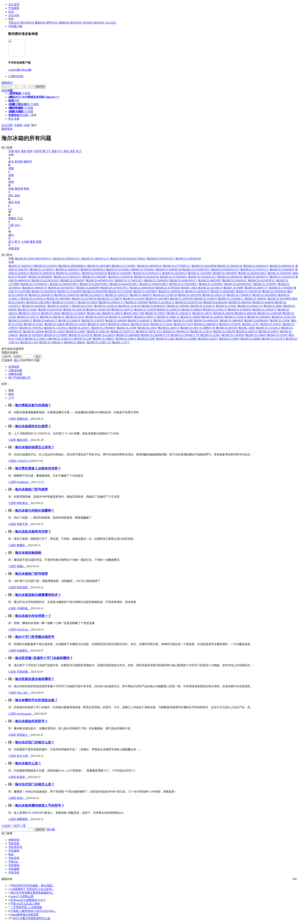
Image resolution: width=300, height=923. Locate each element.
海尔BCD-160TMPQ (145, 291)
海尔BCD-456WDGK (230, 276)
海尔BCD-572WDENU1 (34, 284)
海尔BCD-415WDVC (42, 269)
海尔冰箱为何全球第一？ (33, 616)
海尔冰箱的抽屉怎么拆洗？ (35, 447)
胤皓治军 (24, 439)
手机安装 (13, 858)
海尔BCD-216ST (147, 327)
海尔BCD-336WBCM (188, 258)
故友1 (21, 798)
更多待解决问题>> (19, 115)
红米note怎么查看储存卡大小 (28, 900)
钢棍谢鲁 (24, 819)
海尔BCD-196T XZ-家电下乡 (197, 327)
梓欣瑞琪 (24, 587)
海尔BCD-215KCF (201, 331)
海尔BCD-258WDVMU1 (153, 284)
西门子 (46, 151)
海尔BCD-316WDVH (67, 295)
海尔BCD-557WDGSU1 (67, 276)
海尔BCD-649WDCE (153, 305)
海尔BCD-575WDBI (281, 287)
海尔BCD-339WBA (178, 305)
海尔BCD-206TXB (245, 313)
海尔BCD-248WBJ (116, 320)
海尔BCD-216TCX (28, 316)
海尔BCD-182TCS (29, 313)
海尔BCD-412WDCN (33, 298)
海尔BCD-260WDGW (171, 291)
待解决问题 (15, 373)
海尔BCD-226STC (79, 327)
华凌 (11, 188)
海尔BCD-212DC (210, 335)
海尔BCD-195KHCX (179, 313)
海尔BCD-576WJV (230, 324)
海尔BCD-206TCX (145, 316)
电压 (11, 854)
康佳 (11, 202)
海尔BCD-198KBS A (51, 342)
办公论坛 (110, 22)
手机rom (13, 861)
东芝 (72, 151)
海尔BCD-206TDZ (227, 327)
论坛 (11, 11)
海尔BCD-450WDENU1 (238, 284)
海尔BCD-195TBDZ (31, 335)
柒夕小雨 (24, 755)
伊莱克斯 (13, 248)
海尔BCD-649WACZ (45, 320)
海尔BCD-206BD (250, 338)
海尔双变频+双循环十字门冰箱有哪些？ (44, 658)
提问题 (51, 829)
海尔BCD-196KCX (168, 316)
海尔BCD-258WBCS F (176, 331)
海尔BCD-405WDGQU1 (100, 280)
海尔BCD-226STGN (214, 295)
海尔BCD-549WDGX (256, 265)
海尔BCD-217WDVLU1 (254, 269)
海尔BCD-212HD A (36, 338)
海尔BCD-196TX (202, 313)
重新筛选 (6, 128)
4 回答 (12, 524)
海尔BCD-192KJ (27, 309)
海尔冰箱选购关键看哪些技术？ (38, 595)
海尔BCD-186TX (112, 313)
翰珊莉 (22, 545)
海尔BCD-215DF (126, 327)
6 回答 (12, 671)
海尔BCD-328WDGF (156, 280)
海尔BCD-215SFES (205, 298)
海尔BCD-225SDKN (239, 309)
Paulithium (24, 482)
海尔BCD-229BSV (104, 338)
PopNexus (24, 629)
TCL (60, 151)
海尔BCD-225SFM (145, 309)
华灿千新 (24, 524)
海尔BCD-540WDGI (67, 269)
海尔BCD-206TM (223, 313)
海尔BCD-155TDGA (56, 327)
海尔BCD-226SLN (235, 316)
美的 (23, 151)
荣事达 (12, 218)
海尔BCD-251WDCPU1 (196, 269)
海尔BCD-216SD (183, 320)
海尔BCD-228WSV (69, 320)
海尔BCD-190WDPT (225, 273)
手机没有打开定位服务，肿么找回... (32, 885)
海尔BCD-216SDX (212, 316)
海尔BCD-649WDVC (256, 276)
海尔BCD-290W (162, 320)
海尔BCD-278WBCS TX (184, 335)
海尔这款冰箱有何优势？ (33, 531)
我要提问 (6, 82)
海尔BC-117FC (251, 324)
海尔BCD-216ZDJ (76, 324)
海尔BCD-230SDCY (59, 305)
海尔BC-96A (94, 313)
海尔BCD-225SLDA (169, 309)
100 (15, 825)
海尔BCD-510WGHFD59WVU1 (33, 258)
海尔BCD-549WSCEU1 (67, 258)
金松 (17, 195)
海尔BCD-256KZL (119, 324)
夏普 (32, 241)
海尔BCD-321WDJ (134, 298)
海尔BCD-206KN (191, 309)
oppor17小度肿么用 (22, 896)
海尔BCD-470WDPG (279, 273)
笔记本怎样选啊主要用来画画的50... (32, 892)
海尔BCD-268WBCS (206, 324)
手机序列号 (15, 847)
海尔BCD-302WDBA (264, 295)
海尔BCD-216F (83, 338)
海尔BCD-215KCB (129, 305)
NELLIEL (24, 692)
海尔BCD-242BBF (186, 338)
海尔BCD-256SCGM (98, 309)
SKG (17, 225)
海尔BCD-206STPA (240, 302)
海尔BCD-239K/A (125, 338)
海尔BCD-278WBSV (103, 327)
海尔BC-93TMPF (233, 287)
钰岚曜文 (24, 650)
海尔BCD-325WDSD (167, 287)
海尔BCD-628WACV (140, 320)
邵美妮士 (24, 734)
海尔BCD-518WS (229, 338)
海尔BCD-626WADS (215, 302)
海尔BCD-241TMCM (84, 298)
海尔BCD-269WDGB (42, 273)
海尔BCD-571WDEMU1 (183, 284)
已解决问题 (15, 370)
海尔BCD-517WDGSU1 (129, 280)
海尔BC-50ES (189, 287)
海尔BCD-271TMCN (109, 298)
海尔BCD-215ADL (161, 324)
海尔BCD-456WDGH (142, 287)
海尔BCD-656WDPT (40, 276)
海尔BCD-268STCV (256, 287)
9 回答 (12, 460)
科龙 (17, 202)
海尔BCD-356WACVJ (111, 302)
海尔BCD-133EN (55, 331)
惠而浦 (19, 188)
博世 (11, 168)
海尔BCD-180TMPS (99, 265)
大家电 (18, 125)
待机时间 (13, 839)
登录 (20, 76)
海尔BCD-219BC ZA (98, 342)
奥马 (11, 161)
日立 (20, 218)
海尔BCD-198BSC (75, 342)
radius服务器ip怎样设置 (24, 914)
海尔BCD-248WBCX (52, 316)
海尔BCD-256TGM (96, 316)
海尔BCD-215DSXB (269, 313)
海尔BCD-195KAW (98, 331)
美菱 (54, 151)
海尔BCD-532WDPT (120, 273)
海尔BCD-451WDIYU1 (262, 280)
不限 (11, 151)
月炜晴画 (24, 608)
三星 (11, 225)
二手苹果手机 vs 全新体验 (26, 907)
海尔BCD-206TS (97, 324)
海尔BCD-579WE (226, 305)
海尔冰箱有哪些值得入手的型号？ (39, 805)
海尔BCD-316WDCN (40, 295)
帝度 (11, 181)
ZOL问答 (13, 15)
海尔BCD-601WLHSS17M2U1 (128, 258)
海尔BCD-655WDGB (94, 273)
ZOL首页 (13, 4)
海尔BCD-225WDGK (120, 276)
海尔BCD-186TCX (122, 309)
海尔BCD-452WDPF (69, 291)
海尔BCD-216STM (74, 309)
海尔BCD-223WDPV (211, 284)
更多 (295, 879)
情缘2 (21, 566)
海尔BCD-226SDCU (92, 295)
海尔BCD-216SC (34, 324)
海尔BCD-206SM (190, 316)
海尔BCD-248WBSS (128, 335)
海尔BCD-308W (272, 305)
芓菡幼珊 (24, 671)
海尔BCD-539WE (255, 335)
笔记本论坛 (27, 22)
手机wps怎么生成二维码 (25, 903)
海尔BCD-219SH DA (60, 338)
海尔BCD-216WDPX (281, 269)
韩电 (26, 188)
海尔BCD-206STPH (181, 298)
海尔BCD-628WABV (256, 320)
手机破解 (13, 868)
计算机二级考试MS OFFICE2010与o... (33, 910)
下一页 (21, 825)
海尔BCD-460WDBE (222, 291)
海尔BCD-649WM (263, 302)
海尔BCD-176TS (183, 324)
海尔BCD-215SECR (106, 305)
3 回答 (12, 545)
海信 (66, 151)
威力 (11, 235)
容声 (30, 151)
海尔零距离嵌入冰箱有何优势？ (38, 468)
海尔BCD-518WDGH (248, 291)
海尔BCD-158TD (87, 302)
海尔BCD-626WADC (34, 305)
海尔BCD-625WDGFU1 (147, 273)
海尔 (17, 151)
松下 (79, 151)
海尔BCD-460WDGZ (197, 291)
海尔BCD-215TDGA (268, 327)
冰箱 (27, 125)
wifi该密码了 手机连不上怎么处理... (32, 889)
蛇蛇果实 (24, 503)
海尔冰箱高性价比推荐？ (33, 426)
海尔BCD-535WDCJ (143, 269)
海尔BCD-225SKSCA (161, 302)
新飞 (11, 241)
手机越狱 (13, 850)
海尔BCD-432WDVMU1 (94, 284)
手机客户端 (15, 26)
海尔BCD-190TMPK (59, 298)
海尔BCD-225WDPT (72, 280)
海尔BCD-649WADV (206, 320)
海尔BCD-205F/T (208, 338)
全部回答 (13, 366)
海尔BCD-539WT (155, 313)
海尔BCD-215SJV (82, 305)
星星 (39, 241)
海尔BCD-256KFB (224, 331)
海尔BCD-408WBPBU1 (72, 265)
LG (10, 208)
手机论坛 (13, 22)
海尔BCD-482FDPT (209, 280)
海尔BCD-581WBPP (279, 298)
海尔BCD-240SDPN (88, 287)
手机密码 (13, 865)
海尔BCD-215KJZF (92, 320)
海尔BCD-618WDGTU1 (225, 269)
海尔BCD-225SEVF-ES (189, 302)
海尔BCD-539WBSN (121, 316)
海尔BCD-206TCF (169, 327)
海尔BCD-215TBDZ (56, 335)
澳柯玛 (28, 161)
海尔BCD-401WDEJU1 (61, 287)
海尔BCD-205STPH (189, 295)
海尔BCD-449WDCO (149, 265)
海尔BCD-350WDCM (169, 269)
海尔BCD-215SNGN (165, 295)
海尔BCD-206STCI (141, 295)
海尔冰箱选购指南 (28, 552)
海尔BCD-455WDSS (274, 291)
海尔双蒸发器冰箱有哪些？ (35, 679)
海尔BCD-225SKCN (215, 309)
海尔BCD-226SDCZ (20, 320)
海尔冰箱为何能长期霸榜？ (35, 510)
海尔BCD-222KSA (104, 335)
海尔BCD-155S (29, 342)
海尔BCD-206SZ (51, 313)
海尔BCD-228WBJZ (259, 316)
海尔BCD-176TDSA (31, 327)
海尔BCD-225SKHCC (231, 298)
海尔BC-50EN (246, 327)
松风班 (22, 777)
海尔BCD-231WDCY (64, 302)
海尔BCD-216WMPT (94, 276)
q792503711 (23, 460)
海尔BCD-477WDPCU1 (177, 265)
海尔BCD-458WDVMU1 (64, 284)
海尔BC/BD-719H (133, 313)
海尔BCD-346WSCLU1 (95, 258)
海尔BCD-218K (165, 338)
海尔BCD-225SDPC (265, 284)
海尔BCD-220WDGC (234, 280)
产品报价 (13, 8)
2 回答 (12, 713)
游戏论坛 (63, 22)
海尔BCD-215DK (280, 320)
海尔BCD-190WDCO (21, 265)
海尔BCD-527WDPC (123, 265)
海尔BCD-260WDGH (44, 291)
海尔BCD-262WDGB (146, 276)
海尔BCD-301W (75, 316)
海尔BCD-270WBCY (239, 295)
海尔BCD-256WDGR (230, 265)
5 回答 (12, 418)
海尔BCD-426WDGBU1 (252, 273)
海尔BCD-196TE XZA (149, 331)
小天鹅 (25, 241)
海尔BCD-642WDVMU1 (124, 284)
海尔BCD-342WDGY (174, 273)
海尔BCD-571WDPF (120, 291)
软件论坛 (75, 22)
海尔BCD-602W (140, 324)
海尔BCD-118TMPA (157, 298)
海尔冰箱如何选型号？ (31, 721)
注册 (12, 76)
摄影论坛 (40, 22)
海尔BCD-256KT (76, 331)
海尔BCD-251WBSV (73, 313)
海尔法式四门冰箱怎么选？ (35, 742)
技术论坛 (99, 22)
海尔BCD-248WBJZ (231, 320)
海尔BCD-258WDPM (94, 291)
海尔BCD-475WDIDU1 (174, 276)
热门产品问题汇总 (19, 377)
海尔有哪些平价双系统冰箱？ (36, 700)
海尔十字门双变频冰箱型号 (35, 637)
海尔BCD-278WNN (233, 335)
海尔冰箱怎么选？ (28, 763)
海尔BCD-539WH (33, 331)
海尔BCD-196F (146, 338)
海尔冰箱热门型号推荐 (31, 489)
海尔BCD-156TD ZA (122, 331)
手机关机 (13, 872)
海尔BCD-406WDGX (282, 265)
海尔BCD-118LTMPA (38, 302)
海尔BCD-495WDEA (92, 269)
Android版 (14, 69)
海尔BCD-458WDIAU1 (183, 280)
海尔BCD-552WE (277, 335)
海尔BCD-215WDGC (68, 273)
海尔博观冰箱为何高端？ (33, 405)
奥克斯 (19, 161)
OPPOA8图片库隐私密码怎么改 (31, 918)
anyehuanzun (25, 713)
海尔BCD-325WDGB (281, 276)
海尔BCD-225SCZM (283, 316)
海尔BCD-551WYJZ (81, 335)
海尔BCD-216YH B (273, 338)
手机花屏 (13, 843)
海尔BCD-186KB (54, 324)
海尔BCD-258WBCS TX (155, 335)
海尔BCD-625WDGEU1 (45, 280)
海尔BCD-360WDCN (34, 287)
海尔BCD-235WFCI (46, 265)
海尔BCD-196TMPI (136, 302)
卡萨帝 (37, 151)
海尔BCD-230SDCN (264, 309)
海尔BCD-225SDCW (202, 305)
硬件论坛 (52, 22)
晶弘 (11, 195)
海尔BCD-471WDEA (118, 269)
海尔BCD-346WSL (255, 298)
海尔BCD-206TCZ (247, 331)
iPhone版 (26, 69)
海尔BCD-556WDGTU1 (202, 276)
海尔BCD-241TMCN (210, 287)
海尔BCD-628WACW (250, 305)
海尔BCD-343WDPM (204, 265)
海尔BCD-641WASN (50, 309)
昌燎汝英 (24, 418)
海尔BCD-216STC (271, 324)
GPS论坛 (87, 22)
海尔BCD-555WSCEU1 (161, 258)
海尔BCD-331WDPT (200, 273)
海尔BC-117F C (121, 342)
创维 (11, 175)
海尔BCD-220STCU (117, 295)
